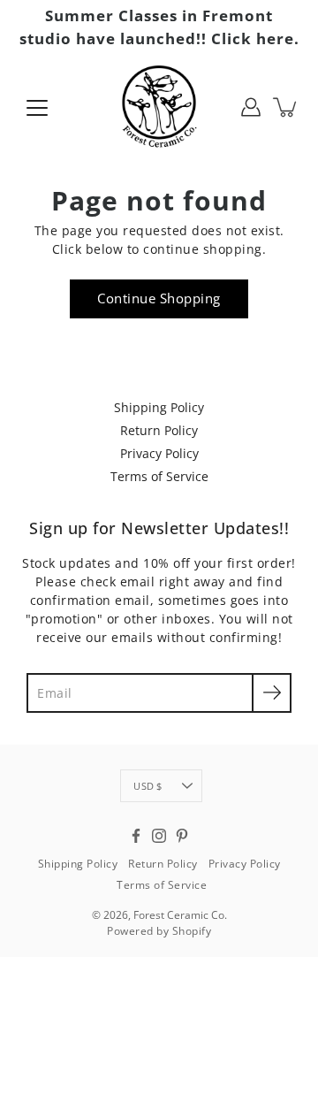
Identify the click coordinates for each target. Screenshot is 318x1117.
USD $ (147, 785)
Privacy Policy (159, 453)
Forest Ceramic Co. (180, 914)
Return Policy (159, 430)
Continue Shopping (159, 298)
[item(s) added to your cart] (286, 107)
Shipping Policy (159, 407)
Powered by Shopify (159, 930)
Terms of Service (159, 476)
